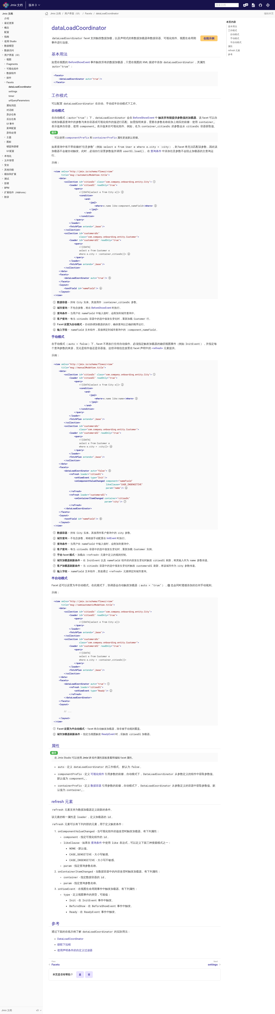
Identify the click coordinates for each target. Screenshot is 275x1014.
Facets (10, 82)
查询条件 (156, 151)
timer (11, 96)
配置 (6, 32)
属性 (230, 46)
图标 (9, 141)
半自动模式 (235, 42)
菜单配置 (11, 128)
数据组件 (11, 73)
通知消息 (11, 105)
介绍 (6, 18)
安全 (6, 165)
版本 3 (33, 5)
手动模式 (234, 38)
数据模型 (9, 45)
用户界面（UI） (12, 55)
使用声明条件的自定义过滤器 (74, 950)
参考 (230, 54)
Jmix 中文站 (267, 5)
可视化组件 (12, 68)
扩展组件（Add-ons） (15, 192)
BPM (6, 187)
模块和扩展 (10, 174)
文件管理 (9, 160)
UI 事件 (10, 123)
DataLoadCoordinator (70, 938)
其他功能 (9, 169)
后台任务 (11, 119)
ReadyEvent (108, 734)
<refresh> (158, 348)
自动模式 (234, 34)
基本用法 (232, 26)
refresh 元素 (234, 50)
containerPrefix (105, 137)
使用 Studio (10, 41)
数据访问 (9, 50)
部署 (6, 183)
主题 (9, 137)
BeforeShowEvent (79, 62)
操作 (9, 77)
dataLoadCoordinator (20, 86)
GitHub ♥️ (260, 5)
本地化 (7, 156)
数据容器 (96, 785)
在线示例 (209, 38)
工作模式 (232, 30)
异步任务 (11, 114)
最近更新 (9, 23)
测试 (6, 178)
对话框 (10, 110)
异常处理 (11, 132)
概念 (6, 27)
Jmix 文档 (16, 5)
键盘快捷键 (12, 146)
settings (13, 91)
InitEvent (111, 538)
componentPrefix (77, 137)
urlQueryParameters (19, 100)
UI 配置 (10, 151)
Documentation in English (253, 5)
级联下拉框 (64, 944)
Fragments (12, 64)
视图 (9, 59)
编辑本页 (269, 13)
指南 (6, 36)
